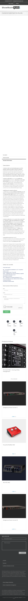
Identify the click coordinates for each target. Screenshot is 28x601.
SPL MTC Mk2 (6, 482)
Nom (4, 288)
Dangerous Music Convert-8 (10, 520)
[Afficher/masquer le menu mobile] (25, 7)
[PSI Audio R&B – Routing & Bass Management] (14, 356)
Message (4, 296)
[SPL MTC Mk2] (14, 468)
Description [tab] (5, 154)
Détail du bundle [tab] (6, 157)
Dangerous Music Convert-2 (10, 407)
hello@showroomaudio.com (18, 1)
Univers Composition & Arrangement (9, 585)
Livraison (4, 560)
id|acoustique (16, 597)
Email (4, 292)
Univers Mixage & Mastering (8, 582)
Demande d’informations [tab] (7, 160)
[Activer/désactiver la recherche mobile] (23, 7)
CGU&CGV (20, 597)
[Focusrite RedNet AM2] (14, 431)
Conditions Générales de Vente (8, 565)
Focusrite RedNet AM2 (9, 444)
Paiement (4, 563)
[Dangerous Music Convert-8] (14, 506)
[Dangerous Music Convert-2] (14, 393)
